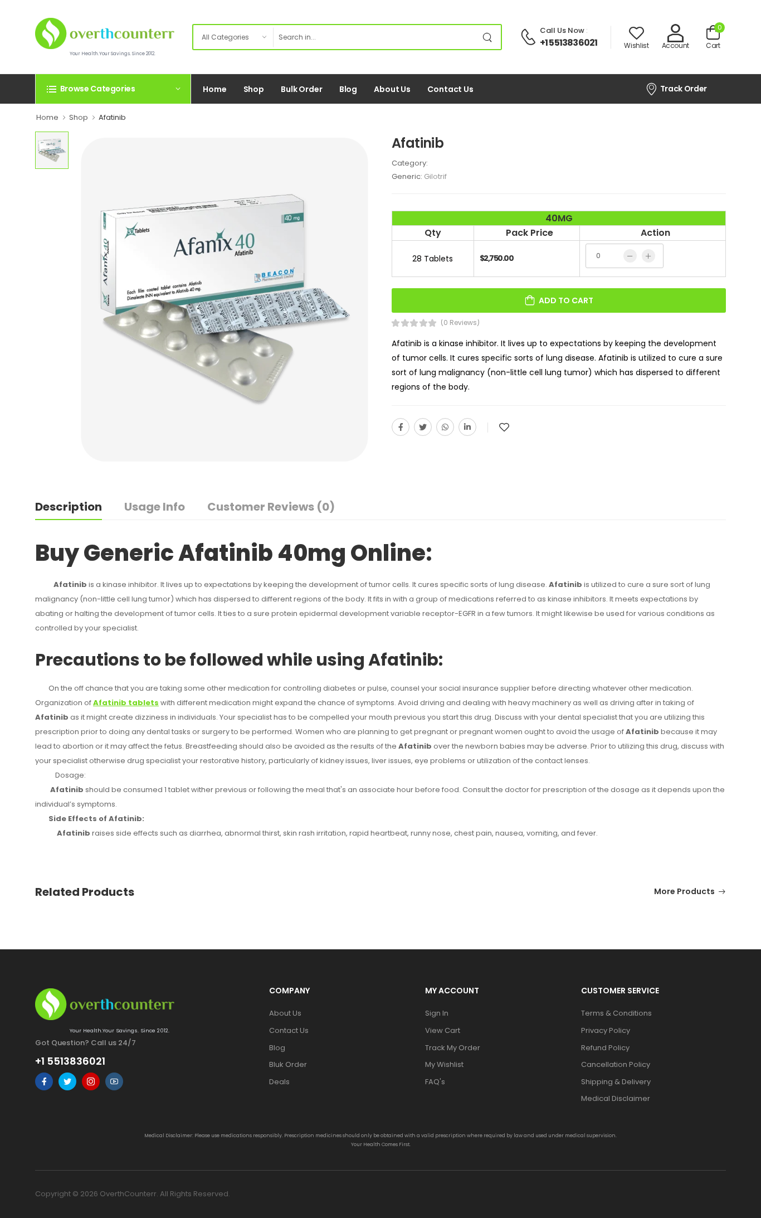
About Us (392, 89)
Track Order (683, 88)
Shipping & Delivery (616, 1081)
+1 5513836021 (569, 42)
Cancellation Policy (615, 1064)
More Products (684, 892)
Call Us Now (562, 30)
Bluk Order (288, 1064)
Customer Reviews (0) (271, 507)
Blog (348, 89)
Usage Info (154, 507)
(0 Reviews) (460, 322)
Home (215, 89)
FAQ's (435, 1081)
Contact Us (450, 89)
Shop (254, 89)
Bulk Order (302, 89)
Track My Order (452, 1047)
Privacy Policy (605, 1030)
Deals (279, 1081)
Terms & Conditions (616, 1013)
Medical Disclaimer (615, 1098)
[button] (113, 88)
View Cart (442, 1030)
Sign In (436, 1013)
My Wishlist (444, 1064)
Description (68, 507)
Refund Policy (605, 1047)
